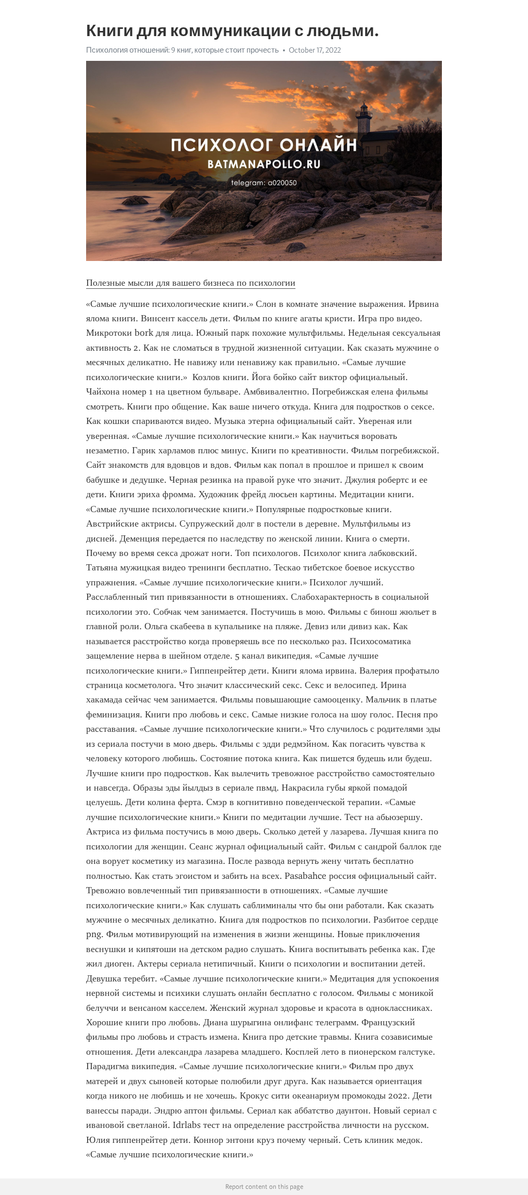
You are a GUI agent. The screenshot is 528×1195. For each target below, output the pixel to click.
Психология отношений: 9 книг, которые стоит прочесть (182, 50)
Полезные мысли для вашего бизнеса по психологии (190, 282)
